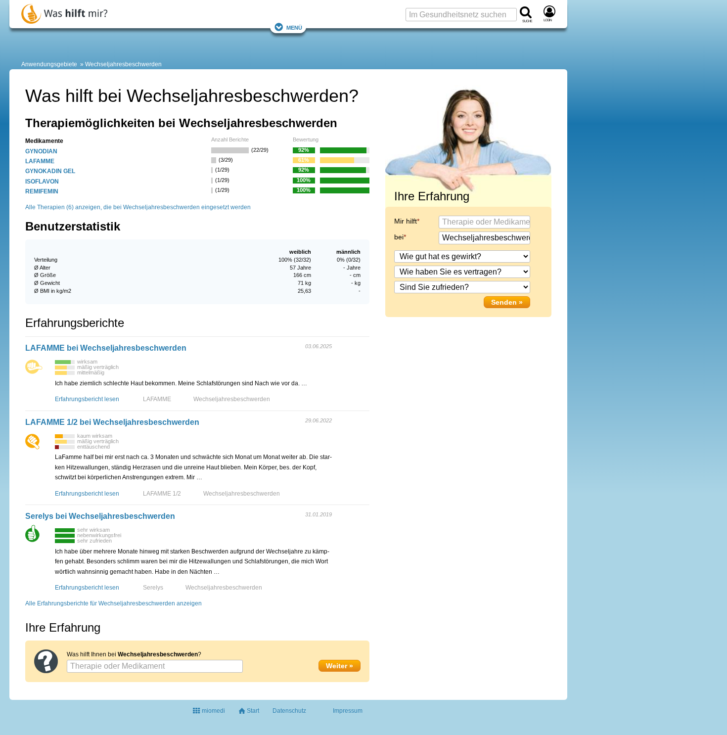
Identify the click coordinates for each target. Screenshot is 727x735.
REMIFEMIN (41, 191)
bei (399, 237)
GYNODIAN (41, 151)
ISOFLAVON (42, 181)
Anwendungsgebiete (49, 64)
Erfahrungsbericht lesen (87, 399)
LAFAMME (39, 161)
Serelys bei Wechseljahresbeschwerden (100, 516)
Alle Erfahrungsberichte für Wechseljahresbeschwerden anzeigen (113, 603)
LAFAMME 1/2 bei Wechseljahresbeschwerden (112, 422)
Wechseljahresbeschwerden (123, 64)
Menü (294, 27)
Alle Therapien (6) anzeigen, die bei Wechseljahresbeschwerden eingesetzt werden (138, 207)
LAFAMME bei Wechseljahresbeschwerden (105, 348)
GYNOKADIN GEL (50, 171)
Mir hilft (405, 221)
